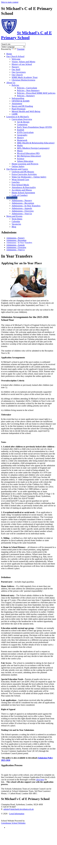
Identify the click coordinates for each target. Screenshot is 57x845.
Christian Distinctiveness (23, 80)
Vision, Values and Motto (23, 61)
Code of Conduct (20, 195)
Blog (14, 226)
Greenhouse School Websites (13, 823)
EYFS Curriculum (25, 132)
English (20, 129)
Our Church (17, 74)
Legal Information (16, 814)
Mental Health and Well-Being (26, 111)
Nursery (15, 67)
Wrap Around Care (20, 179)
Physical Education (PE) (28, 153)
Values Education (25, 161)
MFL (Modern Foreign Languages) (33, 148)
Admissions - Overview (23, 211)
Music (20, 150)
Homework (22, 140)
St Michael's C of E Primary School (26, 35)
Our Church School (15, 56)
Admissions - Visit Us (22, 213)
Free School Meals (20, 185)
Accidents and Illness (22, 190)
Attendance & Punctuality (24, 187)
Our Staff (16, 69)
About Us (10, 82)
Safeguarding (18, 98)
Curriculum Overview (22, 119)
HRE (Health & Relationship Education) (35, 143)
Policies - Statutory (26, 95)
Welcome (16, 59)
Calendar (16, 221)
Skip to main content (9, 2)
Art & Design (23, 122)
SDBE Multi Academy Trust (25, 77)
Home (9, 54)
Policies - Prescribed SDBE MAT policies (36, 93)
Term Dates (17, 219)
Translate (21, 49)
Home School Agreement (23, 192)
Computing (22, 124)
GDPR (14, 114)
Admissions (11, 198)
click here (40, 779)
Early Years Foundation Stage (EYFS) (34, 127)
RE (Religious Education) (29, 156)
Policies (15, 85)
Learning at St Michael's (17, 116)
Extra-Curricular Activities (24, 174)
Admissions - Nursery (22, 200)
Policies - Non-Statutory (28, 90)
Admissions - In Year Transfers (26, 205)
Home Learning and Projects (25, 164)
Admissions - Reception (23, 203)
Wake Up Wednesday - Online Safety (29, 177)
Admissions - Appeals (22, 208)
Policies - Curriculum (27, 88)
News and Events (14, 216)
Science (20, 158)
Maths (20, 145)
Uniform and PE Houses (23, 171)
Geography (22, 135)
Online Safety (18, 166)
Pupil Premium (18, 109)
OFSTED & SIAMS (20, 101)
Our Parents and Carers (17, 169)
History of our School (22, 64)
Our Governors (19, 72)
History (20, 137)
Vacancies (16, 224)
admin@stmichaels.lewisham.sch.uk (18, 809)
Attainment (17, 103)
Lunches (16, 182)
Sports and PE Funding (22, 106)
